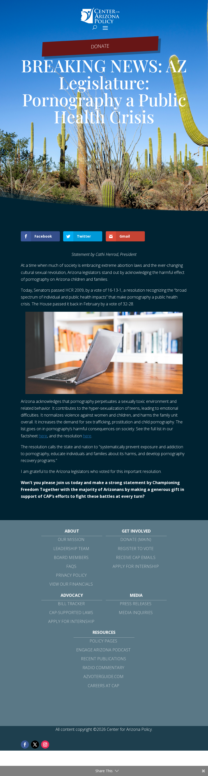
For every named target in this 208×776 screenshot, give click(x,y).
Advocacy (72, 595)
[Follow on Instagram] (45, 744)
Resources (104, 632)
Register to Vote (135, 548)
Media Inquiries (136, 612)
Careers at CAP (103, 685)
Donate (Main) (135, 539)
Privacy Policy (71, 575)
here (43, 436)
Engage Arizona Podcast (103, 650)
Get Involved (136, 531)
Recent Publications (103, 659)
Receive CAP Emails (135, 557)
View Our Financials (71, 584)
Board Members (71, 557)
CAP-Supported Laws (71, 612)
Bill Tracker (71, 603)
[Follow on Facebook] (25, 744)
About (72, 531)
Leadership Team (71, 548)
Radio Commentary (103, 667)
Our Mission (71, 539)
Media (136, 595)
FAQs (71, 566)
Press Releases (135, 603)
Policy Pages (103, 641)
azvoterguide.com (103, 676)
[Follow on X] (35, 744)
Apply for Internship (136, 566)
